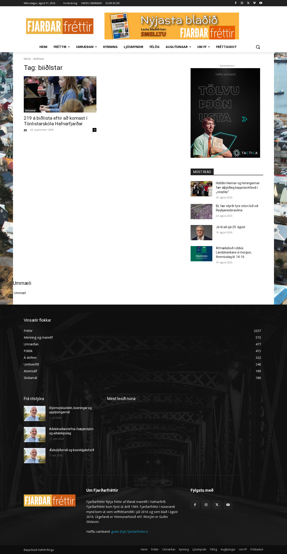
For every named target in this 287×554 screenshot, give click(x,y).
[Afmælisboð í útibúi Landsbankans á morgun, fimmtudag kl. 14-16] (201, 253)
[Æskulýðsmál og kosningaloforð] (35, 455)
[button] (257, 46)
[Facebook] (235, 3)
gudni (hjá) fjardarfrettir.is (129, 531)
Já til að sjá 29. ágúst (230, 227)
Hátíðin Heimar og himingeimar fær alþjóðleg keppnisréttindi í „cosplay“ (238, 187)
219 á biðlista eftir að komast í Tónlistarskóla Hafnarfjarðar (55, 120)
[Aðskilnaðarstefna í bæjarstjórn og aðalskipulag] (35, 434)
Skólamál (30, 110)
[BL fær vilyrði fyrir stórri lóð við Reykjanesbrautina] (201, 211)
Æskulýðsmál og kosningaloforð (71, 450)
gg (25, 129)
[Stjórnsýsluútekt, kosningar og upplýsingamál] (35, 413)
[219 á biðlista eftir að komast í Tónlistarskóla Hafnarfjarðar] (60, 94)
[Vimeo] (254, 3)
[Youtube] (260, 3)
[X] (248, 3)
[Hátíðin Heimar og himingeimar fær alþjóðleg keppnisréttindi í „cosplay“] (201, 188)
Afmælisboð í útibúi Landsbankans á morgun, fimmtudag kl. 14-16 (234, 252)
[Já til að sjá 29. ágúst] (201, 232)
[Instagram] (242, 3)
